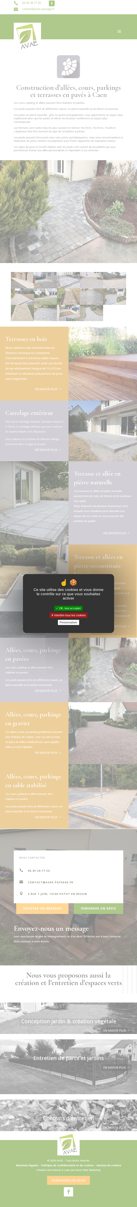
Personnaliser (68, 622)
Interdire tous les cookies (70, 615)
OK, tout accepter (69, 608)
